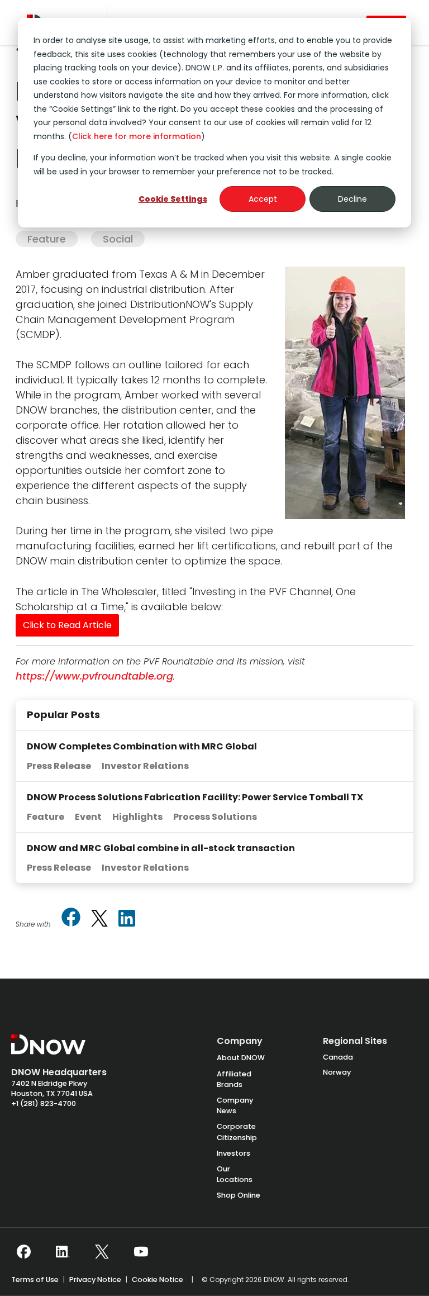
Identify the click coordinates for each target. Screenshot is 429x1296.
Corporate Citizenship (237, 1132)
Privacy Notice (95, 1279)
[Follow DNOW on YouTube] (141, 1252)
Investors (233, 1153)
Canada (338, 1057)
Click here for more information (136, 136)
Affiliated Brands (234, 1079)
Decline (352, 199)
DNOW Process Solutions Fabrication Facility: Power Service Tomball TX (195, 797)
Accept (263, 199)
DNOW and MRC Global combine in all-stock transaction (161, 848)
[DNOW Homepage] (48, 1050)
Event (88, 816)
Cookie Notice (157, 1279)
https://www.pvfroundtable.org (94, 676)
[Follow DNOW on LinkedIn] (62, 1252)
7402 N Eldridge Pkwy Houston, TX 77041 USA (52, 1088)
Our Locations (234, 1174)
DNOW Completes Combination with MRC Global (142, 746)
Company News (235, 1105)
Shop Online (238, 1195)
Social (118, 239)
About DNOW (241, 1057)
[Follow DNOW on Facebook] (23, 1252)
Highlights (137, 816)
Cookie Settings (173, 199)
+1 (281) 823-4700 (43, 1103)
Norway (337, 1072)
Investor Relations (145, 765)
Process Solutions (215, 816)
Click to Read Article (67, 625)
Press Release (59, 765)
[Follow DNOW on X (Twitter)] (102, 1252)
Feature (46, 239)
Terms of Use (35, 1279)
